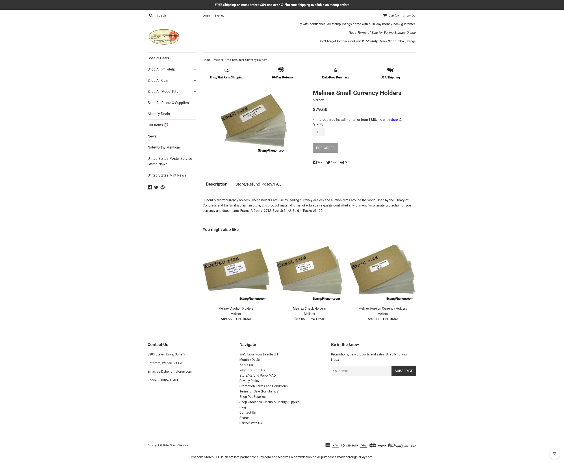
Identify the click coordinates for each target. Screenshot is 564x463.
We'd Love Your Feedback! (258, 354)
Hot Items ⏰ (158, 125)
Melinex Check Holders (309, 309)
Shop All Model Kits (172, 91)
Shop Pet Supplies (252, 397)
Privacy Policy (249, 381)
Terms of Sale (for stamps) (259, 391)
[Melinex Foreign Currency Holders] (383, 270)
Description (217, 184)
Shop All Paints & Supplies (172, 103)
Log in (207, 15)
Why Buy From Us (252, 370)
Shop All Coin (172, 80)
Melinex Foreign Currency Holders (383, 309)
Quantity (318, 124)
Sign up (219, 15)
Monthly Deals (159, 114)
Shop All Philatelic (172, 69)
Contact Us (247, 413)
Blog (242, 407)
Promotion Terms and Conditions (263, 386)
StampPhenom (179, 445)
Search (244, 418)
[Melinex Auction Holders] (236, 270)
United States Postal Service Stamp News (170, 161)
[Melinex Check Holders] (309, 270)
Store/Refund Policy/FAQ (258, 184)
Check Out (409, 15)
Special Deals (172, 58)
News (152, 136)
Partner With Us (250, 423)
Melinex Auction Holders (236, 309)
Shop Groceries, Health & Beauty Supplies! (270, 402)
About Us (246, 365)
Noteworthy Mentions (164, 147)
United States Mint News (167, 175)
